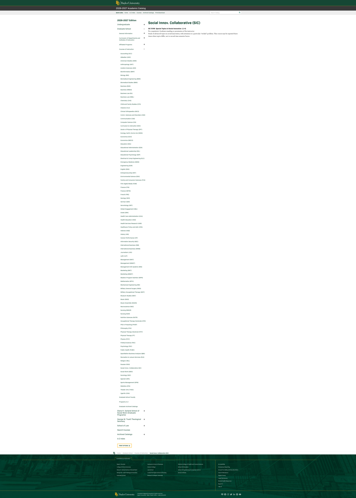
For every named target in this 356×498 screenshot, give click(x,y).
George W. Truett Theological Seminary (129, 420)
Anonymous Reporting (224, 467)
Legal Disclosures (223, 478)
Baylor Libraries (121, 464)
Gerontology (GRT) (127, 205)
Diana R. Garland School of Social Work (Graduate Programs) (128, 412)
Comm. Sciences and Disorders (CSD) (133, 115)
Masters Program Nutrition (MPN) (132, 278)
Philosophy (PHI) (126, 328)
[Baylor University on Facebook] (224, 494)
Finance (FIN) (125, 187)
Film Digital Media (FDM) (129, 184)
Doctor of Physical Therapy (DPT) (131, 129)
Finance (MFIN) (126, 191)
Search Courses (123, 429)
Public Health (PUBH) (127, 350)
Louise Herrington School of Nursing (156, 472)
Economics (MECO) (127, 140)
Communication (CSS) (128, 119)
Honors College (151, 467)
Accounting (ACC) (126, 53)
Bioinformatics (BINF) (128, 72)
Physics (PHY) (125, 339)
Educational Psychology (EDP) (130, 155)
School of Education (183, 467)
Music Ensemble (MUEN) (129, 303)
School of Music (182, 472)
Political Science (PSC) (128, 343)
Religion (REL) (125, 361)
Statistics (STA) (125, 386)
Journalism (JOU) (126, 252)
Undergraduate (123, 24)
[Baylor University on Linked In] (233, 494)
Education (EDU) (126, 144)
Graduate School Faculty (127, 397)
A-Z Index (132, 13)
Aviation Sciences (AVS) (128, 68)
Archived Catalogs (148, 13)
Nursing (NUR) (125, 314)
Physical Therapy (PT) (128, 335)
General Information (125, 33)
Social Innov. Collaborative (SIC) (131, 368)
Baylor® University (148, 493)
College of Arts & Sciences (124, 467)
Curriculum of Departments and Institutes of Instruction (129, 39)
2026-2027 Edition (126, 20)
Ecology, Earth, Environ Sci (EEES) (132, 133)
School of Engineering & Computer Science (189, 470)
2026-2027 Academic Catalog (131, 8)
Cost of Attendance (223, 472)
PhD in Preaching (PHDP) (129, 325)
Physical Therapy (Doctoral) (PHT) (132, 332)
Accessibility (221, 464)
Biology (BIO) (125, 75)
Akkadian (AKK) (126, 57)
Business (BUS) (126, 86)
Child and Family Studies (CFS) (131, 104)
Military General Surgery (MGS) (131, 288)
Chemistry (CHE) (126, 100)
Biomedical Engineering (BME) (131, 79)
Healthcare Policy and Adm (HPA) (132, 227)
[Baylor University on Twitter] (230, 494)
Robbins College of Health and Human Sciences (190, 464)
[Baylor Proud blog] (221, 494)
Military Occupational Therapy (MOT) (133, 292)
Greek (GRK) (125, 212)
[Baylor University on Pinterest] (236, 494)
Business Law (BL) (127, 93)
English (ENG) (125, 169)
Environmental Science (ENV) (130, 176)
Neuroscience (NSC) (127, 306)
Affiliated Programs (125, 44)
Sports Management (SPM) (129, 382)
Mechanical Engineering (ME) (130, 285)
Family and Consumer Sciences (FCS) (133, 180)
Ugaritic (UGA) (125, 393)
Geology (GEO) (125, 198)
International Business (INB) (130, 245)
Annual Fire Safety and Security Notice (228, 470)
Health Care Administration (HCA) (132, 216)
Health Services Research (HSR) (131, 223)
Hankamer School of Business (155, 464)
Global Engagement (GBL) (129, 209)
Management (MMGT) (128, 263)
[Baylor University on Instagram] (227, 494)
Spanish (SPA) (125, 379)
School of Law (123, 425)
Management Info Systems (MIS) (131, 267)
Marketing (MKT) (126, 270)
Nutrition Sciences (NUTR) (129, 317)
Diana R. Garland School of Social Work (127, 470)
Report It (220, 484)
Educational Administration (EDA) (131, 147)
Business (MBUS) (126, 90)
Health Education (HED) (128, 220)
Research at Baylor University (155, 475)
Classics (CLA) (125, 108)
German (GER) (125, 202)
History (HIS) (125, 234)
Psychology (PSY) (126, 346)
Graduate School (124, 28)
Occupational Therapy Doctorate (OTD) (133, 321)
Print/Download (160, 13)
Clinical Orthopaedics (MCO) (130, 111)
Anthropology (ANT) (127, 64)
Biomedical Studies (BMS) (129, 82)
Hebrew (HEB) (125, 231)
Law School (150, 470)
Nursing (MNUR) (126, 310)
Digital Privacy (222, 475)
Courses (139, 13)
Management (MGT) (127, 259)
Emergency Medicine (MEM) (130, 162)
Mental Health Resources (224, 481)
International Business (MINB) (130, 249)
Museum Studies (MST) (128, 296)
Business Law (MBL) (127, 97)
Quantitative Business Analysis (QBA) (133, 353)
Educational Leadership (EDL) (130, 151)
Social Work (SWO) (127, 371)
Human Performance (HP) (129, 238)
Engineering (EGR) (126, 165)
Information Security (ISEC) (129, 241)
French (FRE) (125, 194)
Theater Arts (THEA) (127, 390)
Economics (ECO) (126, 137)
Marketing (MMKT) (127, 274)
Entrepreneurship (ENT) (128, 173)
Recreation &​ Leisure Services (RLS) (132, 357)
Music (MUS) (125, 299)
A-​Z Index (121, 438)
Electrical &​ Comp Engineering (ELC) (132, 158)
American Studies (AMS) (129, 61)
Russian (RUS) (125, 364)
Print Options (123, 445)
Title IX (220, 486)
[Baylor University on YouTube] (239, 494)
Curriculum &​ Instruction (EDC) (131, 126)
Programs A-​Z (123, 402)
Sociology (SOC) (126, 375)
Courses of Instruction (126, 49)
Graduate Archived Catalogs (128, 406)
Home (126, 13)
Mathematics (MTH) (127, 281)
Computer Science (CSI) (128, 122)
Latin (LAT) (124, 256)
